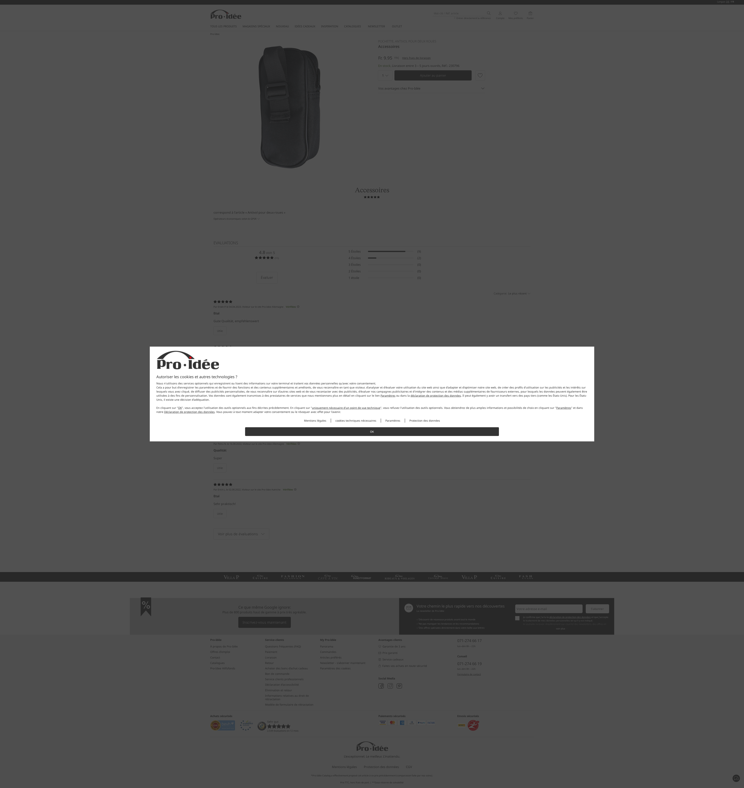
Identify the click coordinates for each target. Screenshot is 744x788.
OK (180, 408)
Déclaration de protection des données (189, 412)
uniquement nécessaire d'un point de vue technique (346, 408)
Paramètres (388, 395)
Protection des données (424, 420)
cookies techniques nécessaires (355, 420)
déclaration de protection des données (436, 395)
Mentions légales (315, 420)
